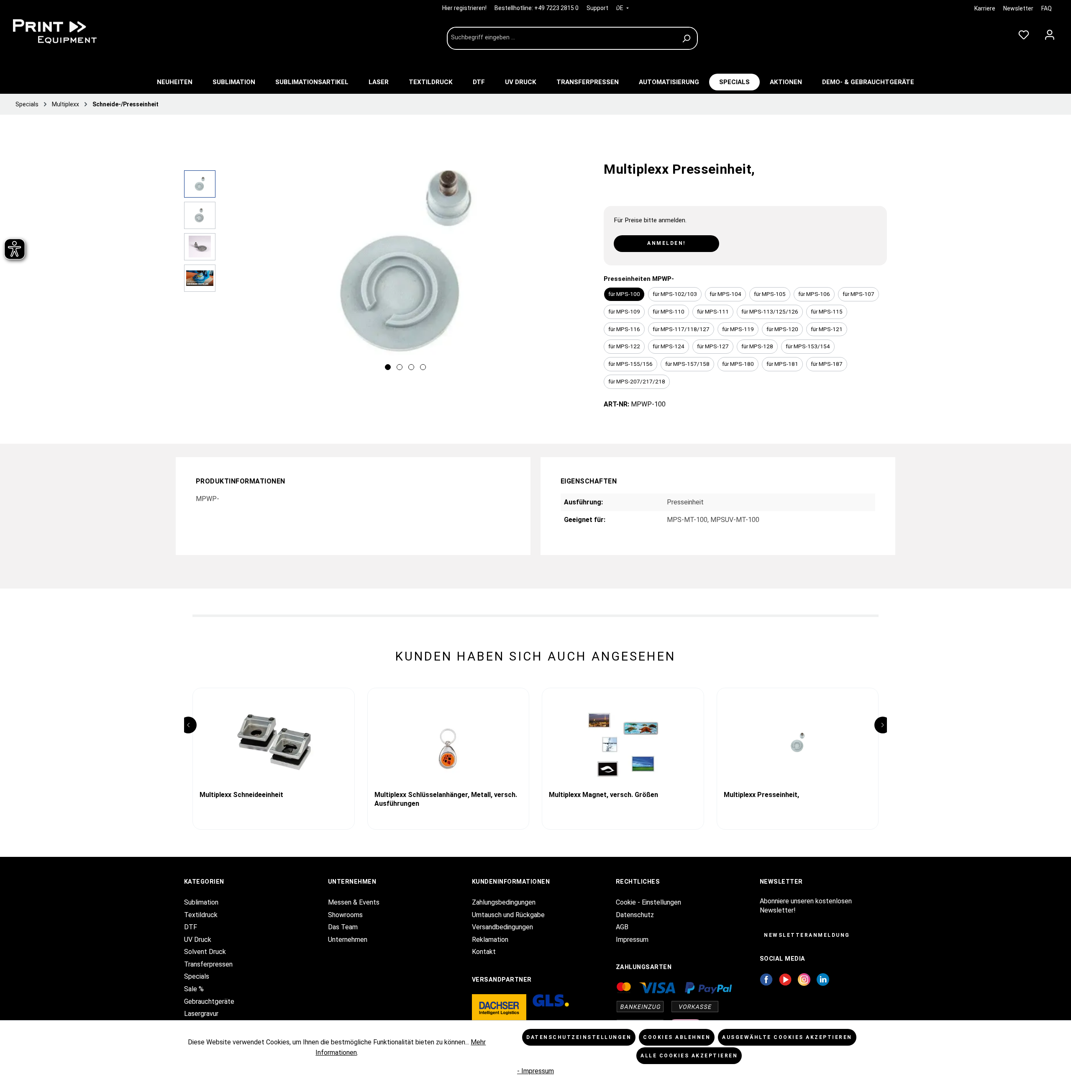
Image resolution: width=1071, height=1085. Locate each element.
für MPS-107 (858, 294)
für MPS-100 (624, 294)
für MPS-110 (668, 311)
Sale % (194, 989)
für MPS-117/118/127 (681, 329)
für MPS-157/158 (687, 363)
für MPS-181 (782, 363)
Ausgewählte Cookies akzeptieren (787, 1037)
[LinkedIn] (823, 979)
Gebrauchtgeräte (209, 1001)
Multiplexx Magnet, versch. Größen (603, 795)
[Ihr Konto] (1050, 33)
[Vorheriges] (230, 272)
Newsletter (1018, 8)
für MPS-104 (725, 294)
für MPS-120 (782, 329)
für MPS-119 (738, 329)
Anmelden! (666, 243)
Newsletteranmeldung (807, 935)
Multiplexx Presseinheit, (761, 795)
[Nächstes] (580, 272)
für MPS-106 (814, 294)
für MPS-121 (827, 329)
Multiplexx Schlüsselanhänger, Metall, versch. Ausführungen (445, 799)
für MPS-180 (738, 363)
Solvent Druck (205, 952)
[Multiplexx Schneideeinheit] (274, 742)
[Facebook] (766, 979)
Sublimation (201, 902)
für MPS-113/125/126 (769, 311)
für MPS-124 (668, 346)
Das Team (343, 927)
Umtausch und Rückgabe (508, 915)
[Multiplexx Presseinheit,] (798, 742)
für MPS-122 (624, 346)
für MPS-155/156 (630, 363)
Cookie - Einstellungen (648, 902)
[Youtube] (785, 979)
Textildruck (201, 915)
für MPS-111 (713, 311)
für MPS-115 (827, 311)
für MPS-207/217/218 (636, 381)
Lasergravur (201, 1014)
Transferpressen (208, 964)
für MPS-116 (624, 329)
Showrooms (345, 915)
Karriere (984, 8)
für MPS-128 (757, 346)
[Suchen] (687, 38)
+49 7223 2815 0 (556, 8)
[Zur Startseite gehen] (71, 31)
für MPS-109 (624, 311)
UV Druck (197, 940)
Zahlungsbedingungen (504, 902)
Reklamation (490, 940)
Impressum (632, 940)
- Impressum (535, 1071)
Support (597, 8)
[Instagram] (804, 979)
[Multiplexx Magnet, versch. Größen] (623, 742)
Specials (196, 976)
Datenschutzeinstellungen (578, 1037)
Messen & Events (353, 902)
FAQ (1046, 8)
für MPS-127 (713, 346)
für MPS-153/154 (808, 346)
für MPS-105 (770, 294)
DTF (190, 927)
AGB (622, 927)
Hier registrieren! (465, 8)
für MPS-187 (827, 363)
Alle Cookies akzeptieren (689, 1056)
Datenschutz (635, 915)
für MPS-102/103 (675, 294)
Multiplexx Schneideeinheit (241, 795)
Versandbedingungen (502, 927)
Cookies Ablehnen (676, 1037)
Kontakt (484, 952)
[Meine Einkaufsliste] (1024, 33)
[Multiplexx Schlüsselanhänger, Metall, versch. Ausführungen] (448, 742)
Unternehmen (347, 940)
